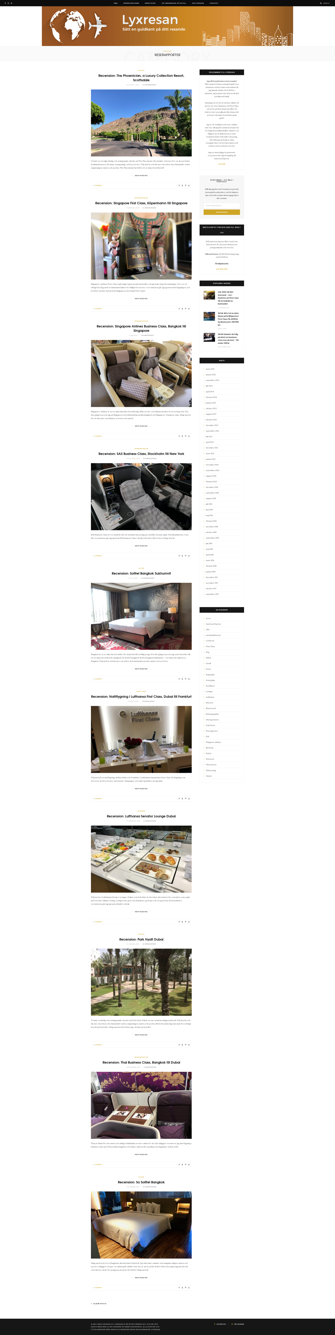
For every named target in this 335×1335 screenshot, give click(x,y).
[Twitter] (182, 185)
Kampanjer (210, 675)
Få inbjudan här (221, 264)
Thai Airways (211, 765)
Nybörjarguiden (131, 3)
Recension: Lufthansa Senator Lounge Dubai (141, 815)
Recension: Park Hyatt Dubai (141, 939)
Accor (141, 568)
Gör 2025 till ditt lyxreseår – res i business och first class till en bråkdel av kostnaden (228, 298)
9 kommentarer (147, 335)
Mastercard (211, 708)
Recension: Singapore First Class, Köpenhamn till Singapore (141, 202)
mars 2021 (210, 453)
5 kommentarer (148, 701)
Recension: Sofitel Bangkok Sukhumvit (141, 573)
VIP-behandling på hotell (174, 3)
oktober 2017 (211, 588)
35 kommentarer (149, 85)
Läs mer (222, 164)
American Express (213, 624)
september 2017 (212, 594)
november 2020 (212, 465)
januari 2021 (210, 459)
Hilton (208, 658)
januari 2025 (211, 375)
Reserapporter (141, 198)
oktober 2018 (211, 532)
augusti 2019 (211, 498)
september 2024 (212, 380)
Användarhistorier (213, 635)
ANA (208, 630)
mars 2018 (210, 560)
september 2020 (212, 470)
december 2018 (212, 527)
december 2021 (212, 448)
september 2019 (212, 493)
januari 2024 (211, 403)
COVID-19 (210, 641)
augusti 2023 (211, 414)
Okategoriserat (212, 720)
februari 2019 (211, 521)
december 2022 (212, 425)
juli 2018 (209, 543)
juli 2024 (209, 386)
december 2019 (212, 487)
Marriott (209, 703)
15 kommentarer (150, 1187)
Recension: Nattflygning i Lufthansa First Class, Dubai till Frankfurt (141, 696)
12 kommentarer (147, 578)
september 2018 (212, 538)
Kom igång (210, 680)
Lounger (141, 811)
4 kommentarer (150, 1067)
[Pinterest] (185, 185)
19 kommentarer (150, 458)
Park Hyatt (210, 725)
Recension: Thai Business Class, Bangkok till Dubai (141, 1062)
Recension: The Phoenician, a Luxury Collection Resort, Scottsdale (141, 77)
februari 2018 (211, 566)
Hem (115, 3)
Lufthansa (210, 697)
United (209, 776)
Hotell (141, 70)
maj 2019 (209, 515)
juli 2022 (209, 436)
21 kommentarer (149, 208)
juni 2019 (209, 510)
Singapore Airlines (213, 742)
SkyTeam (209, 748)
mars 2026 (210, 369)
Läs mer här (222, 269)
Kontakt (214, 3)
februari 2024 (211, 397)
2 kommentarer (149, 821)
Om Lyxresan (198, 3)
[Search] (321, 3)
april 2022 (210, 442)
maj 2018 (209, 549)
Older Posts (100, 1303)
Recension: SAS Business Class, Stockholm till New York (141, 453)
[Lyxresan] (167, 26)
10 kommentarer (149, 944)
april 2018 (210, 555)
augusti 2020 (211, 476)
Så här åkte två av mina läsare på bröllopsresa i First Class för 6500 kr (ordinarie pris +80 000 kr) (228, 319)
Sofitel (208, 753)
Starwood (210, 759)
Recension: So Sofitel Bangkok (141, 1181)
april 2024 (210, 392)
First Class (141, 691)
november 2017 (212, 583)
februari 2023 (211, 420)
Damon (98, 185)
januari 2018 (210, 572)
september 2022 (212, 431)
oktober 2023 (211, 408)
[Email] (189, 185)
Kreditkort (150, 3)
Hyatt (208, 669)
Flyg (207, 652)
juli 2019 (209, 504)
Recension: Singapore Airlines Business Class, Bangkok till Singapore (141, 328)
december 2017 (212, 577)
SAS (207, 736)
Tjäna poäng (211, 770)
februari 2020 (211, 482)
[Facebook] (179, 185)
